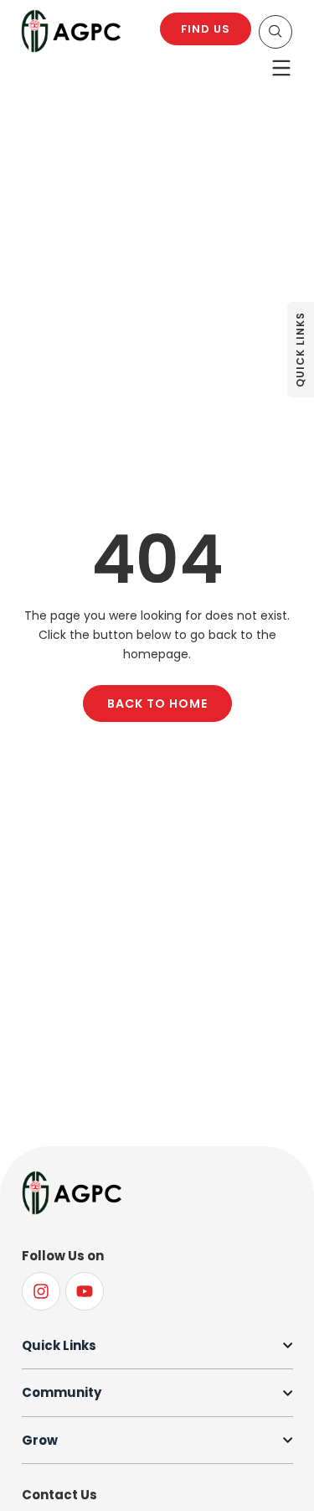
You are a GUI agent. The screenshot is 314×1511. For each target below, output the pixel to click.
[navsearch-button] (275, 32)
